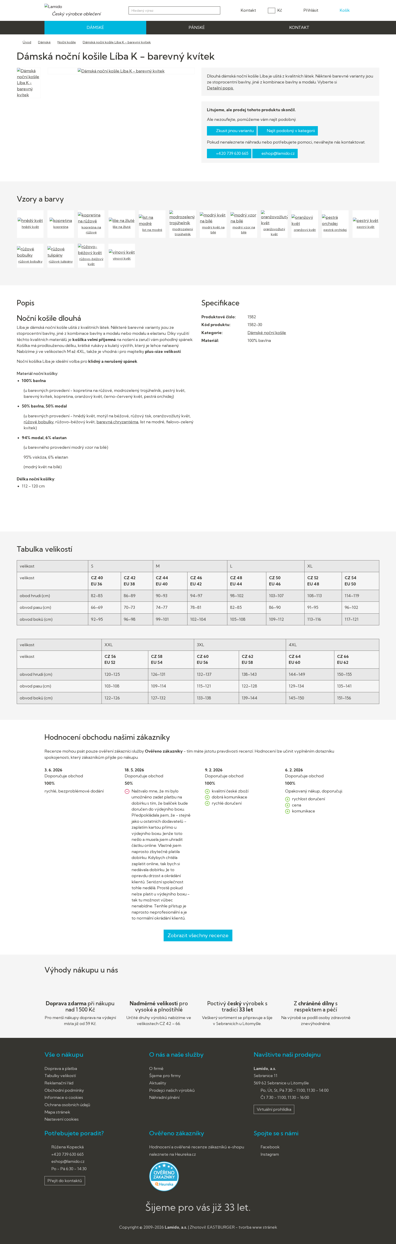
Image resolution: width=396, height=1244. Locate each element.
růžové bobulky (38, 421)
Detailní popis (220, 88)
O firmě (156, 1068)
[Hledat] (216, 9)
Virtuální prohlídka (274, 1109)
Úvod (27, 42)
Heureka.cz (185, 1154)
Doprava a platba (60, 1068)
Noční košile (67, 42)
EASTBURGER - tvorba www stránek (242, 1227)
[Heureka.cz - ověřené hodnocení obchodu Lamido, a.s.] (164, 1176)
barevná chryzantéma (117, 421)
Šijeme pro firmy (165, 1075)
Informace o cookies (63, 1097)
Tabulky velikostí (60, 1075)
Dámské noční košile (267, 332)
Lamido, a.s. (176, 1227)
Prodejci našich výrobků (172, 1090)
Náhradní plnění (164, 1097)
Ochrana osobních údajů (67, 1104)
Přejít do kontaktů (64, 1180)
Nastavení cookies (61, 1119)
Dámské (44, 42)
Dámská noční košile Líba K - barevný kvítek (117, 42)
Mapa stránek (57, 1112)
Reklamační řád (58, 1083)
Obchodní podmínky (64, 1090)
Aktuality (157, 1083)
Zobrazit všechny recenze (198, 935)
